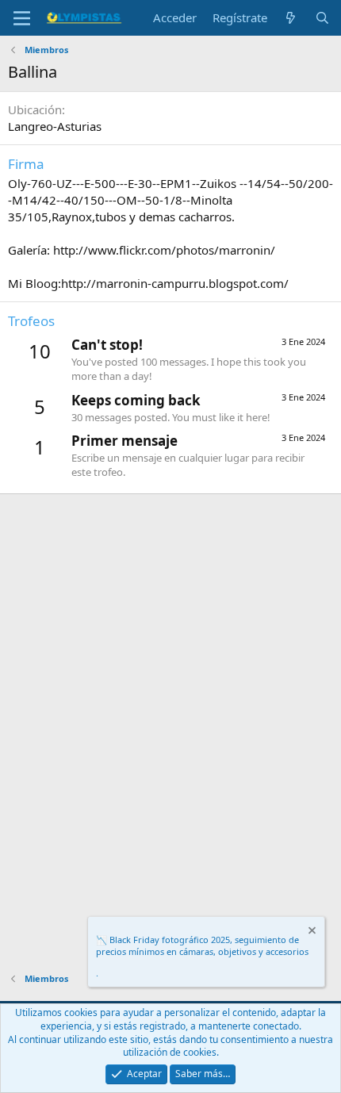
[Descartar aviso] (311, 932)
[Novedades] (290, 18)
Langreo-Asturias (55, 126)
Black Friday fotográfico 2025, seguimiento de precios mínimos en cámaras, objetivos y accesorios (202, 945)
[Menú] (21, 18)
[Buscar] (322, 18)
